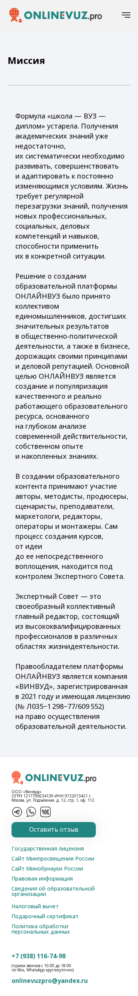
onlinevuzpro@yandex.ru (50, 980)
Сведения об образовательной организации (53, 891)
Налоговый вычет (35, 906)
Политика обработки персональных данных (41, 928)
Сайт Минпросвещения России (53, 858)
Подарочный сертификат (45, 916)
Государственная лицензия (48, 848)
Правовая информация (42, 878)
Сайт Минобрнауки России (47, 868)
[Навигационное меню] (126, 15)
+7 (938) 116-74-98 (39, 956)
